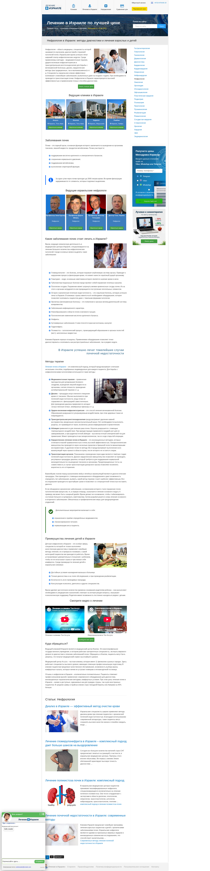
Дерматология (140, 58)
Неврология (139, 72)
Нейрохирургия (140, 75)
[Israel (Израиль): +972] (152, 3)
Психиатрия (139, 103)
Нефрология (139, 79)
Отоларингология (141, 89)
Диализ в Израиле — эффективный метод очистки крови (82, 706)
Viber (144, 181)
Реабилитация (140, 113)
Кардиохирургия (140, 69)
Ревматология (140, 116)
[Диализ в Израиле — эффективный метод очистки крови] (61, 722)
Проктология (139, 106)
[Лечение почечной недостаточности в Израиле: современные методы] (61, 836)
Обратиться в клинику (55, 127)
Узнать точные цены (86, 86)
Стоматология (140, 123)
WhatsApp (146, 185)
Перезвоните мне (139, 9)
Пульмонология (140, 109)
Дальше (58, 857)
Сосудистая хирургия (142, 119)
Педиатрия (138, 99)
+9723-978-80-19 (160, 3)
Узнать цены (149, 241)
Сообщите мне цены (86, 639)
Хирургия (138, 130)
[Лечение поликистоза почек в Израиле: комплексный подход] (61, 797)
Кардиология (139, 65)
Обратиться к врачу (55, 228)
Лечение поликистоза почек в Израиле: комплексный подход (84, 780)
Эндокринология (141, 136)
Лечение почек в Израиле (55, 367)
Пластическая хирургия (143, 96)
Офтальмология (140, 92)
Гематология (139, 52)
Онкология (138, 82)
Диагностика (139, 62)
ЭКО (136, 133)
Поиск (161, 26)
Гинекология (139, 55)
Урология (138, 126)
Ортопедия (138, 86)
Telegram (146, 176)
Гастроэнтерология (142, 48)
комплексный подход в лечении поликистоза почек (100, 804)
